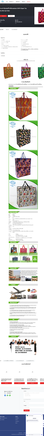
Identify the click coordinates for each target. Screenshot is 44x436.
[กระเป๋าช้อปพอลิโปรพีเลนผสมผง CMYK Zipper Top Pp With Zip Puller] (5, 372)
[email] (5, 395)
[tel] (12, 395)
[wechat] (10, 395)
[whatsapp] (7, 395)
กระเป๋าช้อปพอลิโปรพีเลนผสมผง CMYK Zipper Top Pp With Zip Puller (5, 379)
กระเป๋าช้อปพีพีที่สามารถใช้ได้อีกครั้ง (8, 360)
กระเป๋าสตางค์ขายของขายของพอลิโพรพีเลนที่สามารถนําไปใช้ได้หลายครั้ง (31, 379)
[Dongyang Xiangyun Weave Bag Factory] (2, 1)
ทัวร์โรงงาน (16, 419)
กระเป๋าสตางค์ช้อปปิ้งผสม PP (20, 360)
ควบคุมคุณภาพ (17, 421)
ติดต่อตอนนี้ (26, 410)
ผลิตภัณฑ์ (3, 4)
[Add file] (27, 435)
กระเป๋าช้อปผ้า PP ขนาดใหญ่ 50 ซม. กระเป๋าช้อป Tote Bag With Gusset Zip (18, 379)
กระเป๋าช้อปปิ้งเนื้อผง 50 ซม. (30, 360)
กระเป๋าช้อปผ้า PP (7, 4)
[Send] (42, 435)
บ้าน (0, 4)
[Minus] (41, 415)
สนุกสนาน (5, 383)
